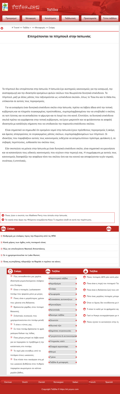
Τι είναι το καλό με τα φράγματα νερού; (103, 309)
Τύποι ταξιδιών (110, 18)
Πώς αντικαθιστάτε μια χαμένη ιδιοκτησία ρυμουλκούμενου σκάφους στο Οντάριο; (27, 280)
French (92, 382)
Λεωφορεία (55, 294)
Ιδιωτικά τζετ (55, 325)
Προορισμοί (11, 18)
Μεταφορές (31, 18)
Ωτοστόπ (54, 320)
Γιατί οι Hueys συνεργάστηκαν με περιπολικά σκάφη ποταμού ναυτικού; (103, 315)
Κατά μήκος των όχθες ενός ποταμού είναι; (24, 242)
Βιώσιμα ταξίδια (57, 315)
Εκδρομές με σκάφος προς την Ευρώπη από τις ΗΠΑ (29, 236)
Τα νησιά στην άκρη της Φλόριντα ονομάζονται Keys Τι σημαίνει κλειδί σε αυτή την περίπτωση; (48, 220)
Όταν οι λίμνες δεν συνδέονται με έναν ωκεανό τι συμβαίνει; (103, 302)
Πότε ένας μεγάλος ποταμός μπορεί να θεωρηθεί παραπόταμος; (103, 296)
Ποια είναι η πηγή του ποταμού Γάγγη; (103, 283)
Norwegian (59, 382)
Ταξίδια (26, 27)
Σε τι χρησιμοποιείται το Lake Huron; (21, 255)
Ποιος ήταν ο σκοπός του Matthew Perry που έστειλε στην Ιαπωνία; (36, 215)
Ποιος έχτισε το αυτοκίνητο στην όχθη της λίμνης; (103, 322)
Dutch (25, 382)
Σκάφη (52, 27)
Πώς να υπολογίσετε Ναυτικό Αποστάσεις (24, 249)
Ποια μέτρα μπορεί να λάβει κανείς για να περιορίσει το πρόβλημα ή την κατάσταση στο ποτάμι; (27, 342)
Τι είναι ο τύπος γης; (23, 324)
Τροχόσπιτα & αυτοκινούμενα (63, 336)
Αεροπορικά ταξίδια (59, 278)
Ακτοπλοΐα (55, 310)
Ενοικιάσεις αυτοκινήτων (61, 299)
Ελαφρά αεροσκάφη (59, 346)
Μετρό (53, 352)
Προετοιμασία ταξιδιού (90, 19)
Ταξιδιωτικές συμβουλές (70, 19)
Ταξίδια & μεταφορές (59, 362)
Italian (75, 382)
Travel (16, 27)
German (8, 382)
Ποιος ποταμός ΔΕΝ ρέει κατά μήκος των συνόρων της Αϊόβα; (103, 277)
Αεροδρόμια (55, 283)
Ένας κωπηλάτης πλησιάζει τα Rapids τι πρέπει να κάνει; (32, 261)
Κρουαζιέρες (55, 304)
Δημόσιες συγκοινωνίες (60, 331)
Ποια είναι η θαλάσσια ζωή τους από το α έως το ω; (103, 290)
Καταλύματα (50, 18)
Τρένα (52, 357)
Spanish (109, 382)
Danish (41, 382)
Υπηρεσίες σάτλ (57, 341)
